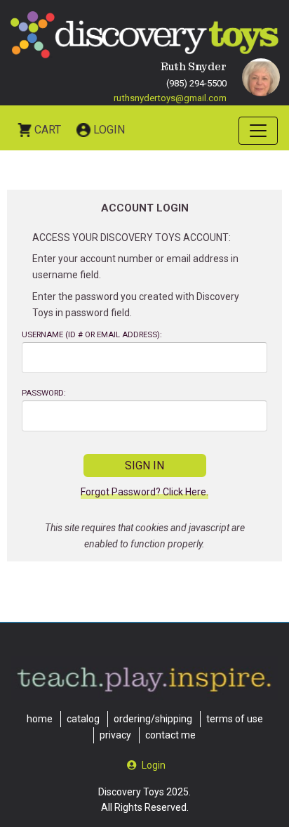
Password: (44, 393)
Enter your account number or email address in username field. (135, 266)
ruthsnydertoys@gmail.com (170, 98)
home (40, 718)
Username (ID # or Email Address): (92, 334)
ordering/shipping (153, 718)
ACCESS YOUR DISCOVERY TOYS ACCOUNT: (131, 237)
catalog (83, 718)
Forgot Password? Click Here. (144, 492)
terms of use (234, 718)
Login (109, 129)
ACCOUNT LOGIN (145, 208)
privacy (115, 735)
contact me (170, 735)
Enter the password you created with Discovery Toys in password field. (135, 304)
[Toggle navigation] (258, 131)
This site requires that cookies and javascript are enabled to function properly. (145, 535)
